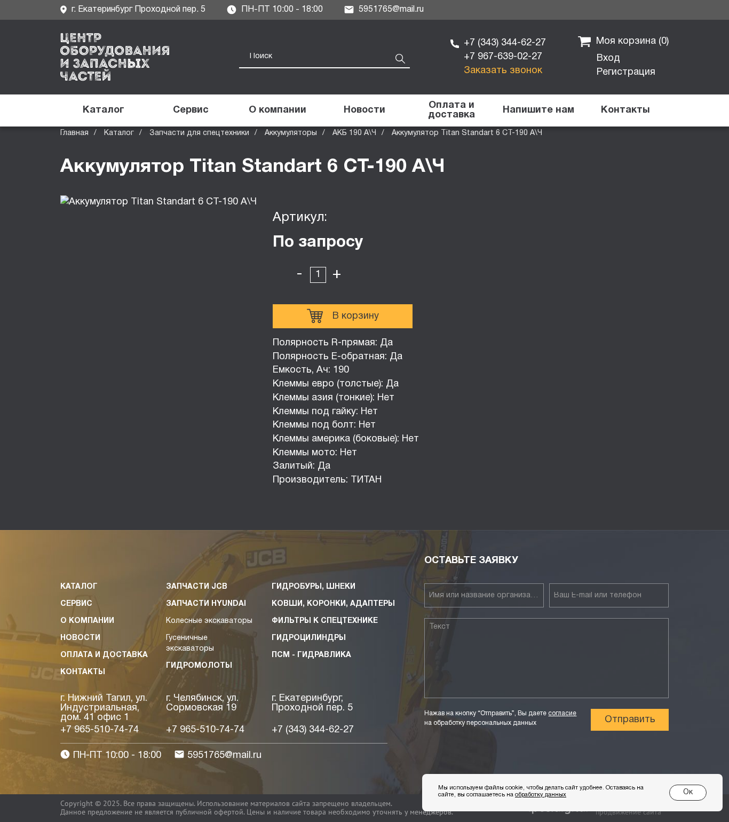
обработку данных (540, 794)
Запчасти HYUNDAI (206, 603)
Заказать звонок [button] (503, 70)
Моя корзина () (632, 41)
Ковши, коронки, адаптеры (333, 603)
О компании (87, 621)
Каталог (119, 133)
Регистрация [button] (626, 72)
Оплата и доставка (104, 655)
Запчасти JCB (196, 586)
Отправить (630, 719)
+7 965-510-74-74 (99, 729)
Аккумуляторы (291, 133)
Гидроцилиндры (309, 638)
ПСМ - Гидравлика (311, 655)
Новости (80, 638)
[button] (538, 110)
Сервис (76, 603)
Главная (74, 133)
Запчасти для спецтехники (199, 133)
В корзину (355, 316)
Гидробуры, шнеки (313, 586)
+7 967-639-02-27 (503, 56)
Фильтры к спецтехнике (325, 621)
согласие (562, 713)
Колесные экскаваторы (209, 621)
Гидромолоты (199, 665)
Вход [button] (608, 58)
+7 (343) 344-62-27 (505, 43)
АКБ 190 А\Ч (354, 133)
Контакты (82, 672)
